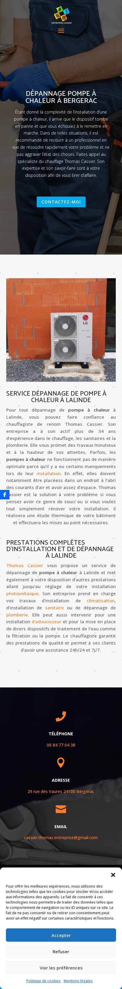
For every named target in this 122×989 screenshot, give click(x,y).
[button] (113, 875)
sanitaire (54, 608)
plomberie (17, 615)
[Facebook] (4, 494)
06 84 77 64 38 (61, 745)
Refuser (61, 951)
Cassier (24, 565)
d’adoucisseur (46, 621)
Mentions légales (78, 980)
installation (49, 473)
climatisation (101, 600)
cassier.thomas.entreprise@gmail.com (61, 837)
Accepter (61, 935)
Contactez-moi (61, 202)
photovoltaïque (22, 593)
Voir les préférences (61, 968)
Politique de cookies (43, 980)
